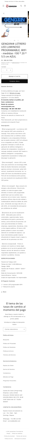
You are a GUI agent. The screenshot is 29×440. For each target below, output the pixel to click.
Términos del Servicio (9, 355)
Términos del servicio (21, 436)
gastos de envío (15, 62)
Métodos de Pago (8, 377)
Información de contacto (20, 438)
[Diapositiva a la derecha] (18, 40)
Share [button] (4, 292)
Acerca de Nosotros (9, 369)
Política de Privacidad (9, 343)
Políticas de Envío (8, 351)
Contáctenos (7, 373)
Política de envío (9, 438)
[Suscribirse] (24, 329)
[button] (3, 6)
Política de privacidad (9, 436)
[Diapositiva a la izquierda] (11, 40)
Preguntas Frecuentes (9, 380)
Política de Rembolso (9, 347)
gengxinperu (13, 431)
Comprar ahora (14, 81)
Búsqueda (6, 339)
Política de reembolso (17, 433)
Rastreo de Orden (8, 365)
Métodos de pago (15, 93)
